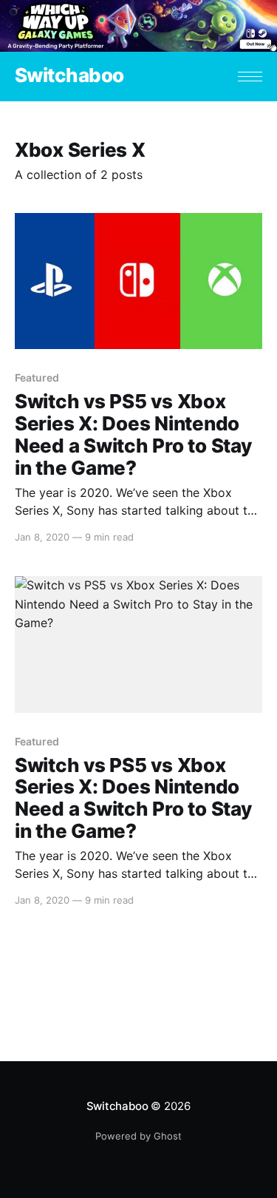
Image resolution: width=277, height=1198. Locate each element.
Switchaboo (69, 76)
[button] (250, 76)
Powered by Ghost (138, 1136)
